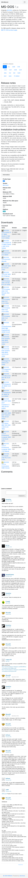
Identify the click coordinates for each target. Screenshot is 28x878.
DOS (4, 211)
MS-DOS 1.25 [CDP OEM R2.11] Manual (6, 274)
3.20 (5, 70)
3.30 (15, 70)
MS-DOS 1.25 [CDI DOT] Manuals (6, 259)
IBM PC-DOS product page (9, 30)
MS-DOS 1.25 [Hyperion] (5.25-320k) (6, 369)
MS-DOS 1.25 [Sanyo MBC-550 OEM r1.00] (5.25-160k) (6, 425)
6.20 (19, 73)
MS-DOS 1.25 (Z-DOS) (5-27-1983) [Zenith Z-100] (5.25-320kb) (6, 234)
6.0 (14, 73)
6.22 (10, 76)
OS (4, 181)
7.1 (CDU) (16, 76)
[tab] (14, 174)
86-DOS (9, 10)
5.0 (10, 73)
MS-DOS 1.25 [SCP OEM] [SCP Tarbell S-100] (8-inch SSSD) (6, 414)
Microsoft (5, 185)
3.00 (13, 67)
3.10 (18, 67)
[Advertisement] (14, 46)
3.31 (20, 70)
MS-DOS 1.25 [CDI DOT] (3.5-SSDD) (6, 253)
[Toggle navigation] (24, 2)
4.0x (5, 73)
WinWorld (4, 2)
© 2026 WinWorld (7, 875)
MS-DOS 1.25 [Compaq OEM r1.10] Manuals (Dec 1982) (6, 291)
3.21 (10, 70)
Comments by (20, 864)
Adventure (22, 875)
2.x (9, 67)
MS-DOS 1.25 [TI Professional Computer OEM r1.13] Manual (6, 447)
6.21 (5, 76)
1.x (5, 67)
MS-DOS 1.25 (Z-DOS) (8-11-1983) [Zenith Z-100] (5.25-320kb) (6, 244)
